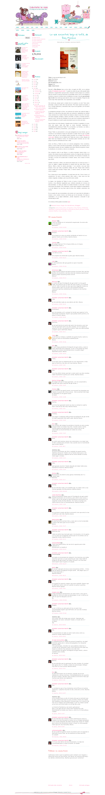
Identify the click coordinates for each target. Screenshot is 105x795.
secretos (64, 211)
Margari (54, 221)
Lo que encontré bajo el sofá (63, 209)
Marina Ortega (56, 380)
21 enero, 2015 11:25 (58, 680)
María (53, 567)
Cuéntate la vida (38, 792)
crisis (75, 207)
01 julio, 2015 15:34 (58, 726)
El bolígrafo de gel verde (58, 91)
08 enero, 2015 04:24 (59, 549)
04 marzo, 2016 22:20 (59, 745)
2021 (80, 27)
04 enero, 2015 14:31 (58, 408)
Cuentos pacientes (37, 42)
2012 (37, 27)
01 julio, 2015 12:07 (58, 713)
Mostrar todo (27, 163)
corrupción (70, 207)
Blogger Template (58, 792)
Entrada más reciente (55, 785)
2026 (33, 30)
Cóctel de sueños (21, 140)
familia (79, 207)
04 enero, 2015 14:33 (59, 420)
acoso (57, 207)
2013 (42, 27)
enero (36, 104)
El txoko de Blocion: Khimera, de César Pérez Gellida (25, 50)
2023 (17, 30)
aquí (69, 201)
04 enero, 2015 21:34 (59, 469)
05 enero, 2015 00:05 (59, 491)
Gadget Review (67, 792)
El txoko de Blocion (37, 40)
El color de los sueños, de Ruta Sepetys (40, 109)
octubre (36, 93)
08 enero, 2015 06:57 (59, 563)
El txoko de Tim (36, 37)
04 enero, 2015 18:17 (58, 446)
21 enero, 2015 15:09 (59, 693)
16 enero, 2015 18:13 (58, 655)
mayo (36, 97)
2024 (22, 30)
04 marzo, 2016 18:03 (59, 736)
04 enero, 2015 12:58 (59, 397)
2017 (61, 27)
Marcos (73, 209)
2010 (27, 27)
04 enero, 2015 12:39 (59, 385)
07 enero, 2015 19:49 (59, 526)
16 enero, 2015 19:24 (58, 668)
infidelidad (85, 207)
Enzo (53, 424)
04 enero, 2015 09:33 (59, 266)
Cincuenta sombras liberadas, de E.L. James (25, 57)
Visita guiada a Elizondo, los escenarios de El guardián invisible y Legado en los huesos (22, 107)
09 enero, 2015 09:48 (59, 613)
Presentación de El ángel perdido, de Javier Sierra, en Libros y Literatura (25, 74)
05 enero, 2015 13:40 (59, 516)
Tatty (53, 335)
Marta (77, 209)
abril (35, 98)
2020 (75, 27)
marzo (36, 100)
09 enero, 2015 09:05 (59, 600)
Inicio (70, 785)
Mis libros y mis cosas (22, 146)
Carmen (54, 242)
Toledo (70, 211)
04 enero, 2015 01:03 (59, 239)
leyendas (51, 209)
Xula (53, 345)
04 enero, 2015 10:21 (59, 331)
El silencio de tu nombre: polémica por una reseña (26, 65)
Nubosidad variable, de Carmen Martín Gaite (25, 123)
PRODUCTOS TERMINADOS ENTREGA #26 (23, 160)
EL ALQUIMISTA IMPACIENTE (20, 153)
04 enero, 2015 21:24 (59, 458)
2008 (17, 27)
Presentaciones (36, 45)
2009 (22, 27)
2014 (46, 27)
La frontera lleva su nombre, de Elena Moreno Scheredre (25, 98)
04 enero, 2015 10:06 (59, 294)
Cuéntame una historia (23, 135)
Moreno (82, 209)
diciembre (37, 89)
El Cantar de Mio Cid (25, 88)
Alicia (60, 207)
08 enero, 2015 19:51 (59, 588)
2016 (56, 27)
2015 (51, 27)
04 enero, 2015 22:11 (59, 479)
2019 (70, 27)
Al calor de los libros (58, 640)
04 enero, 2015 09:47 (59, 278)
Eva (53, 672)
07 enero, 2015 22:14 (59, 539)
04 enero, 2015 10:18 (59, 317)
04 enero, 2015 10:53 (59, 353)
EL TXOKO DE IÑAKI (21, 151)
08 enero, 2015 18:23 (59, 575)
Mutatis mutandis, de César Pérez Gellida (39, 106)
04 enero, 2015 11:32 (59, 365)
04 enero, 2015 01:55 (59, 247)
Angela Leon (55, 592)
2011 (32, 27)
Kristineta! (55, 270)
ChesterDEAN (56, 543)
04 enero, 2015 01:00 (59, 227)
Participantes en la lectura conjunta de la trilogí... (40, 116)
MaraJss (54, 281)
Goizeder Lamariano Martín (60, 231)
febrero (36, 102)
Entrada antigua (84, 785)
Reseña (56, 211)
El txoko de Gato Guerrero (38, 39)
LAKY (53, 261)
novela (87, 209)
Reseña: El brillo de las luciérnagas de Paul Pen (23, 143)
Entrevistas (35, 43)
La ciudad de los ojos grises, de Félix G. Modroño (39, 112)
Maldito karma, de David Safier (26, 80)
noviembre (37, 91)
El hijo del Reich (21, 147)
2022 (85, 27)
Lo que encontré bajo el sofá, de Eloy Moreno (39, 120)
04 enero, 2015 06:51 (59, 257)
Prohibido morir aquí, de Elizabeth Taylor (26, 115)
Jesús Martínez (56, 495)
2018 (66, 27)
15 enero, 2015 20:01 (59, 636)
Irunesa (54, 389)
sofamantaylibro (57, 730)
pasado (51, 211)
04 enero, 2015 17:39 (59, 433)
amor (64, 207)
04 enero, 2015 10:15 (59, 304)
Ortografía (35, 46)
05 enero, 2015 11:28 (59, 504)
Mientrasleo (55, 519)
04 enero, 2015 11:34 (58, 376)
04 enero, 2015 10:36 (59, 342)
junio (35, 95)
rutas (59, 211)
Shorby (54, 473)
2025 (28, 30)
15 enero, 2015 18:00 (59, 624)
